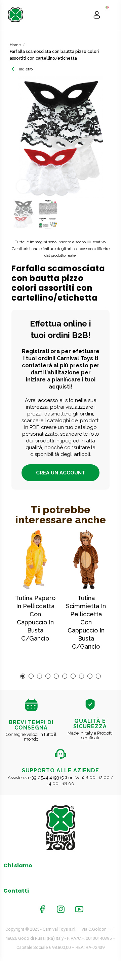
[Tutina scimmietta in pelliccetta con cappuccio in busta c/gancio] (86, 559)
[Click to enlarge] (23, 186)
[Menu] (110, 15)
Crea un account (60, 473)
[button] (18, 137)
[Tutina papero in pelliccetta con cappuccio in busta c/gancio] (35, 559)
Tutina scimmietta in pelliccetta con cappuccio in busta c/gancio (86, 622)
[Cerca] (84, 15)
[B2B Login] (97, 15)
